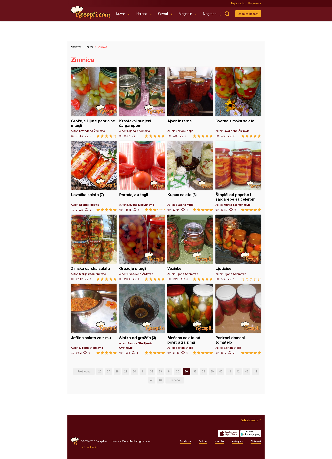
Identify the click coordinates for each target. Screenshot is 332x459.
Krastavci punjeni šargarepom (142, 102)
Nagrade (209, 14)
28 (117, 371)
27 (108, 371)
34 (168, 371)
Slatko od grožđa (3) (142, 319)
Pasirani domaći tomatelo (238, 319)
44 (255, 371)
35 (177, 371)
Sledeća (175, 380)
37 (194, 371)
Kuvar (120, 14)
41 (229, 371)
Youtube (219, 441)
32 (151, 371)
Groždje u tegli (142, 248)
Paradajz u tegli (142, 176)
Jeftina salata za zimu (94, 319)
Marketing (135, 441)
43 (246, 371)
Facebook (185, 441)
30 (134, 371)
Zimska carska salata (94, 248)
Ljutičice (238, 248)
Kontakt (147, 441)
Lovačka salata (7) (94, 176)
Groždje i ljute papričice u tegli (94, 102)
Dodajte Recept (248, 13)
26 (99, 371)
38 (203, 371)
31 (143, 371)
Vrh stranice (249, 420)
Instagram (237, 441)
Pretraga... (226, 13)
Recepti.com (91, 12)
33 (160, 371)
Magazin (185, 14)
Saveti (163, 14)
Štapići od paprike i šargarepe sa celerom (238, 176)
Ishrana (141, 14)
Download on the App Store (228, 433)
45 (151, 380)
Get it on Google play (250, 433)
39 (212, 371)
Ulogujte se (254, 3)
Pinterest (256, 441)
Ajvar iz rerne (190, 102)
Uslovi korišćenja (119, 441)
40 (220, 371)
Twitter (203, 441)
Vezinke (190, 248)
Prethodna (83, 371)
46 (160, 380)
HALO (93, 447)
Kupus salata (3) (190, 176)
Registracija (238, 3)
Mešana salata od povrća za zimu (190, 319)
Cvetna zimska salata (238, 102)
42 (238, 371)
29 (125, 371)
